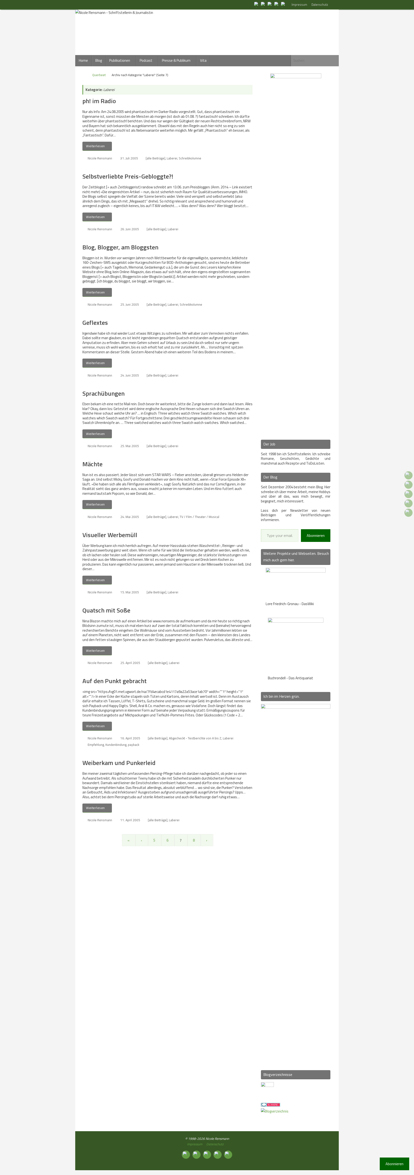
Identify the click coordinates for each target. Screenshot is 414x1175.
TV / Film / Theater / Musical (199, 516)
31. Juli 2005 (129, 158)
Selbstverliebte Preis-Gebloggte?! (127, 176)
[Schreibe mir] (283, 4)
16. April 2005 (130, 738)
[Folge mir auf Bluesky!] (263, 4)
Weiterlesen (95, 146)
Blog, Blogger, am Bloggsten (120, 247)
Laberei (172, 158)
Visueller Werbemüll (109, 535)
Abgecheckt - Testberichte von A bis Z (195, 738)
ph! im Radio (99, 101)
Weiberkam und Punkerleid (118, 762)
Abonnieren (316, 535)
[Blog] (274, 1111)
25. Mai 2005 (129, 446)
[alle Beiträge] (155, 158)
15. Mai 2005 (129, 592)
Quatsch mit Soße (106, 610)
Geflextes (95, 322)
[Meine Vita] (256, 4)
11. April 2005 (130, 820)
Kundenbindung (115, 744)
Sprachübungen (103, 393)
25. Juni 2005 (129, 304)
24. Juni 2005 (129, 375)
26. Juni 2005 (129, 229)
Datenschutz (319, 4)
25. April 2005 (130, 662)
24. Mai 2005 (129, 516)
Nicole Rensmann (100, 158)
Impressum (299, 4)
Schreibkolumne (190, 158)
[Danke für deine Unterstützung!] (270, 4)
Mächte (92, 464)
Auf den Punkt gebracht (114, 681)
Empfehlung (96, 744)
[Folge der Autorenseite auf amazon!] (277, 4)
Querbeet (99, 75)
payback (133, 744)
